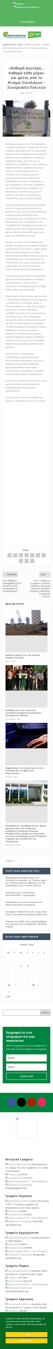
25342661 (22, 1211)
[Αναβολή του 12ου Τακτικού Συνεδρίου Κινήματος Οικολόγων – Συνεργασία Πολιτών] (27, 678)
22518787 (22, 1174)
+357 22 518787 (31, 4)
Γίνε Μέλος (27, 22)
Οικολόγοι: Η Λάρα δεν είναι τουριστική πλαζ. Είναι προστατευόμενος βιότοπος (26, 913)
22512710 (27, 1178)
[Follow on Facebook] (11, 1102)
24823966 (22, 1310)
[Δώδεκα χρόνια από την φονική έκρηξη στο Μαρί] (27, 623)
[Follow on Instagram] (41, 1102)
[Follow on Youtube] (31, 1102)
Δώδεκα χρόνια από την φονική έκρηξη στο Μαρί (23, 656)
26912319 (27, 1281)
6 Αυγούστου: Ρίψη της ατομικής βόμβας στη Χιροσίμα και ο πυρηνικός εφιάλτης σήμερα (26, 924)
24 (9, 985)
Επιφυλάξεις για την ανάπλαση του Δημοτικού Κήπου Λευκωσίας (24, 903)
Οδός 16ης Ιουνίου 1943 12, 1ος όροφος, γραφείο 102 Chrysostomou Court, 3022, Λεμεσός (27, 1204)
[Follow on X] (21, 1102)
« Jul (8, 996)
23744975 (22, 1244)
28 (33, 985)
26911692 (22, 1277)
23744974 (27, 1247)
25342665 (27, 1214)
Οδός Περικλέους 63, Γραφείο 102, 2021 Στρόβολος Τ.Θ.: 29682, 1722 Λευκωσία (26, 1168)
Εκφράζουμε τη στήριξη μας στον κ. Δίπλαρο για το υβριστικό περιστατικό (25, 770)
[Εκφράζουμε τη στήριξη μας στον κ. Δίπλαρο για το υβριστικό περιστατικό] (27, 735)
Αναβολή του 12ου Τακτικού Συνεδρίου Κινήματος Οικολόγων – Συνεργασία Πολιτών (24, 713)
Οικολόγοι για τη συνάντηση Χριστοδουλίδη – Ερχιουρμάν (20, 893)
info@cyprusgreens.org (26, 10)
